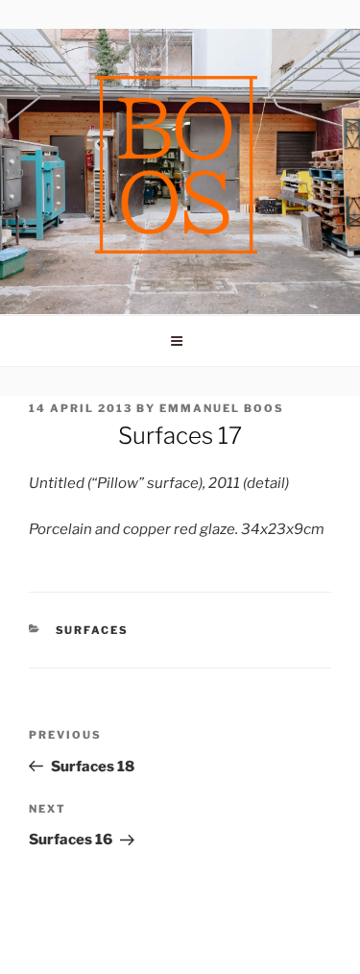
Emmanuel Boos (221, 408)
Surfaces (93, 630)
